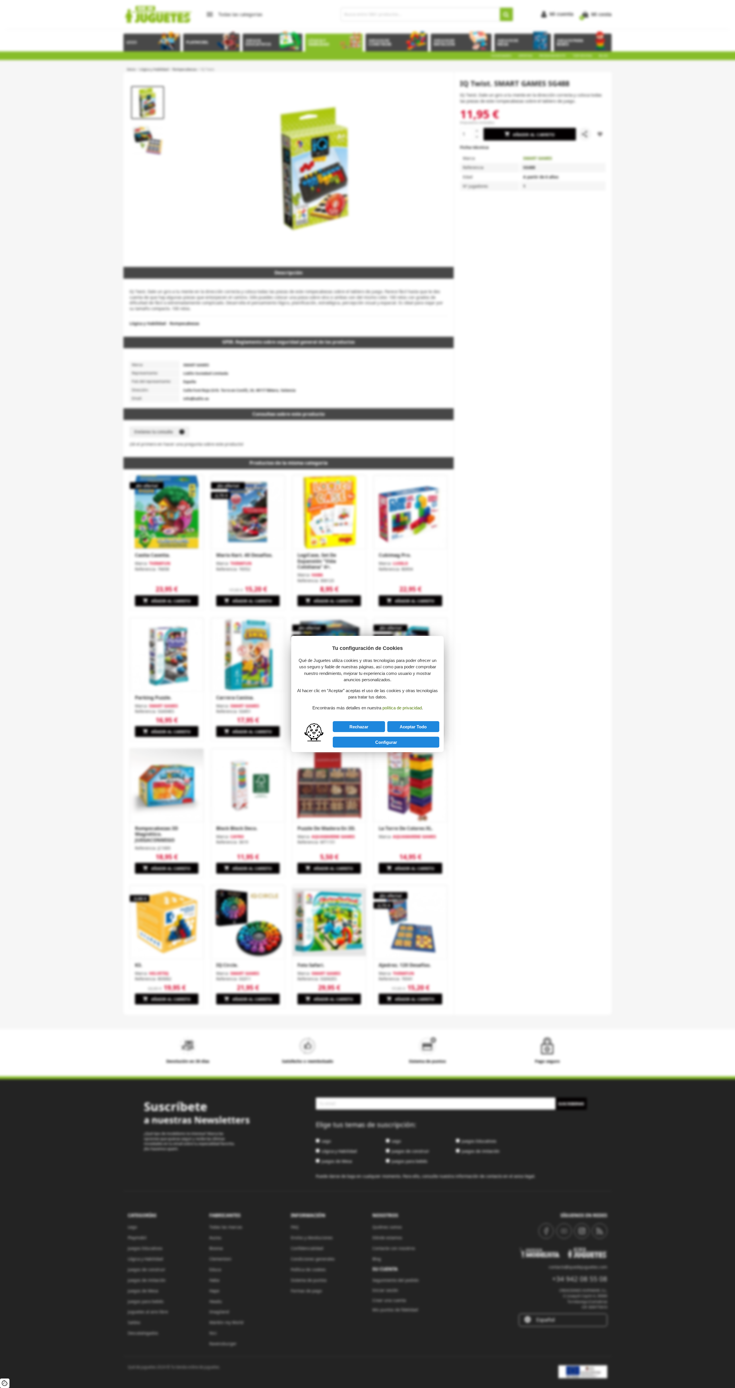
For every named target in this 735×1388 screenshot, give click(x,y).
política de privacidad (402, 707)
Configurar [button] (386, 742)
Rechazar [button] (358, 726)
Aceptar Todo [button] (413, 726)
